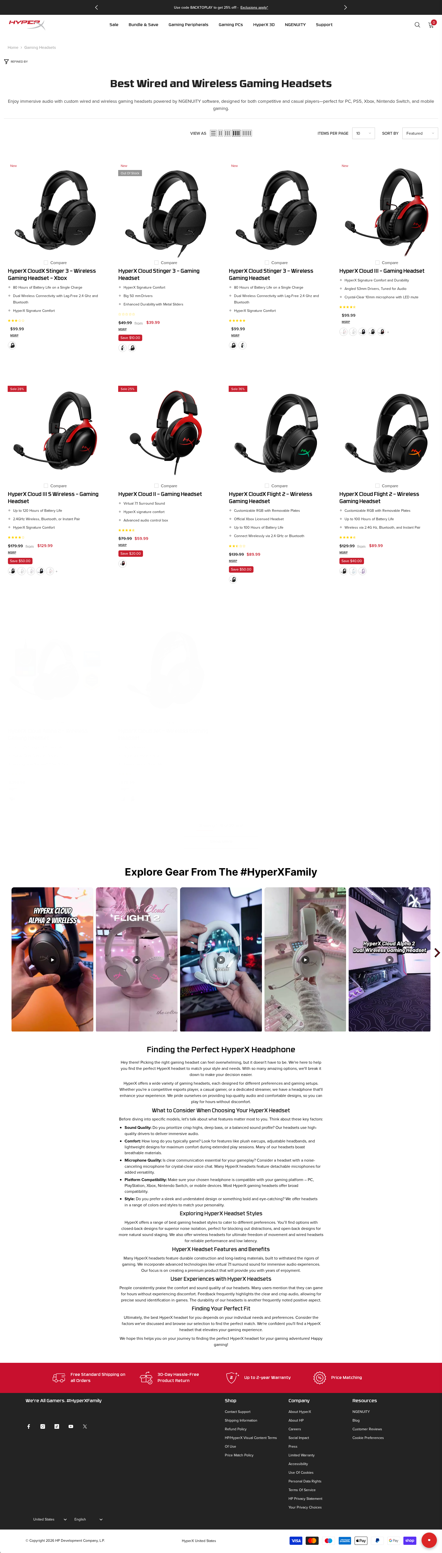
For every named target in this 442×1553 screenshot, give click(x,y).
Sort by (390, 133)
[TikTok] (56, 1426)
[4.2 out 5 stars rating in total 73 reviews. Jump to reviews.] (17, 537)
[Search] (417, 24)
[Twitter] (85, 1426)
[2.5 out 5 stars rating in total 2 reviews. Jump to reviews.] (238, 546)
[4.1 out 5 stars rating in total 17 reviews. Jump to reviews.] (17, 774)
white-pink (343, 332)
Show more (221, 842)
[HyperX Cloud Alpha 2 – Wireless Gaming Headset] (55, 670)
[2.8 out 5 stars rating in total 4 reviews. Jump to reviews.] (17, 320)
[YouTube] (70, 1426)
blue (122, 799)
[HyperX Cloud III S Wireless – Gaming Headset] (55, 433)
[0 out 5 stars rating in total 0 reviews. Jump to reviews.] (127, 314)
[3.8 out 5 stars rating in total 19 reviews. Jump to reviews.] (127, 774)
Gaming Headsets (40, 47)
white (122, 348)
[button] (188, 28)
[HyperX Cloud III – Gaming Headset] (386, 210)
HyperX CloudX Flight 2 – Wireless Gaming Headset (270, 498)
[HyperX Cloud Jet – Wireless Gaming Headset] (165, 670)
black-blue (362, 332)
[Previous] (96, 7)
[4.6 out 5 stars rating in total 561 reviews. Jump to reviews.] (127, 530)
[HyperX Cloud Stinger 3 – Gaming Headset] (165, 210)
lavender (31, 571)
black (12, 345)
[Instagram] (42, 1426)
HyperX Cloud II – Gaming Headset (160, 494)
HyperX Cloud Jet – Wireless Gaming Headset (163, 735)
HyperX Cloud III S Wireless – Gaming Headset (53, 498)
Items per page (333, 133)
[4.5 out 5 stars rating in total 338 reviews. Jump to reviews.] (348, 307)
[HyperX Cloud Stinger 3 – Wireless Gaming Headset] (276, 210)
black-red (381, 332)
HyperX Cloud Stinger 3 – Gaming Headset (159, 275)
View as (198, 133)
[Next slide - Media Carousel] (437, 953)
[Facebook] (28, 1426)
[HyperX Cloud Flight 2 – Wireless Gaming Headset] (386, 433)
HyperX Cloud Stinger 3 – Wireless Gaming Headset (271, 275)
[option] (221, 7)
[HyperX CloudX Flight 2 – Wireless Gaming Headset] (276, 433)
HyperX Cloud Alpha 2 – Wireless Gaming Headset (48, 735)
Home (13, 47)
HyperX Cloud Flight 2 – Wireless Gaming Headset (379, 498)
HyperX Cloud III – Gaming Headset (382, 271)
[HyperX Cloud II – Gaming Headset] (165, 433)
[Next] (345, 7)
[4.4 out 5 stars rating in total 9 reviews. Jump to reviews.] (348, 537)
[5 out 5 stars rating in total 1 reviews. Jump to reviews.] (238, 320)
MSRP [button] (14, 335)
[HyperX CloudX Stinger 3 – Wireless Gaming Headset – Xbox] (55, 210)
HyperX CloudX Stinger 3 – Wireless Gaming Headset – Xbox (52, 275)
